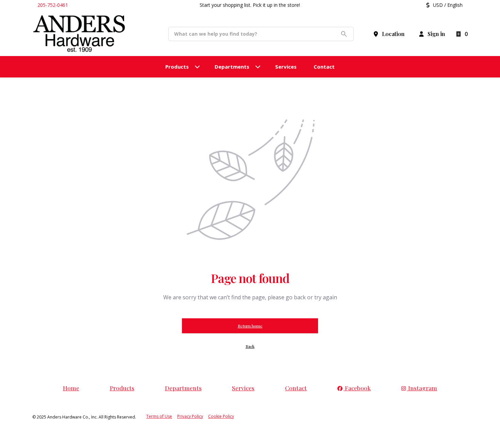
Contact (296, 388)
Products (122, 388)
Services (243, 388)
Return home (250, 326)
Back (250, 346)
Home (71, 388)
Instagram (422, 388)
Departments (183, 388)
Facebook (357, 388)
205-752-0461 (52, 5)
